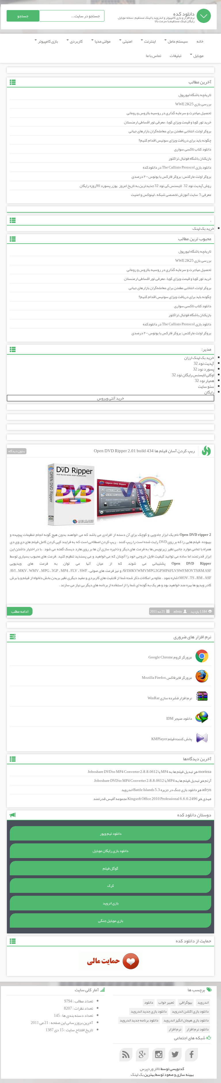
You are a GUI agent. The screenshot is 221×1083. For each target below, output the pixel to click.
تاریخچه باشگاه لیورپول (194, 95)
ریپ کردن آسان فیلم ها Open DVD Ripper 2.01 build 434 (144, 450)
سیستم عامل (177, 41)
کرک (110, 885)
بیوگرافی (185, 1002)
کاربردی (76, 41)
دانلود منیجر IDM (179, 718)
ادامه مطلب (19, 611)
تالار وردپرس (150, 1069)
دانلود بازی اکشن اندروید (190, 1011)
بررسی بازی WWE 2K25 (193, 104)
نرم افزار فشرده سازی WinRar (170, 698)
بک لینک (137, 1074)
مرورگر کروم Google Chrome (170, 657)
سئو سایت (206, 386)
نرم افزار (175, 1029)
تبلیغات (175, 55)
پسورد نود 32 (203, 369)
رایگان (209, 392)
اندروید (203, 1002)
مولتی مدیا (102, 41)
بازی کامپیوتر (47, 41)
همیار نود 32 (204, 381)
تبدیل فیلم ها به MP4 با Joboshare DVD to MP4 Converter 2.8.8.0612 (140, 772)
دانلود (148, 1002)
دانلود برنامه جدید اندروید (139, 1020)
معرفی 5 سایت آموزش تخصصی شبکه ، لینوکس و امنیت (171, 194)
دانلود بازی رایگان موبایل (110, 851)
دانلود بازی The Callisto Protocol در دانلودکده (177, 167)
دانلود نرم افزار (197, 1029)
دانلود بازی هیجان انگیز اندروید (186, 1020)
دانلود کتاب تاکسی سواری (192, 149)
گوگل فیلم (110, 868)
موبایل (198, 55)
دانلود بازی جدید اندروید (149, 1011)
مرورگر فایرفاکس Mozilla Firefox (167, 677)
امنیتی (127, 41)
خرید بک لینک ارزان (199, 358)
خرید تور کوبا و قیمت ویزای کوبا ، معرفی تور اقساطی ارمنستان (167, 122)
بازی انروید (111, 903)
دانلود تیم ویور (110, 833)
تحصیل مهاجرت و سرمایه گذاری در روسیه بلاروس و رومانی (169, 113)
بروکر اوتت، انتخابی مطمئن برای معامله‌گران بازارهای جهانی (170, 131)
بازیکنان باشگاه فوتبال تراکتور (190, 158)
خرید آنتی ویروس (110, 398)
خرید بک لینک (203, 228)
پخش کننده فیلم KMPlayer (171, 739)
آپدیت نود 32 (204, 363)
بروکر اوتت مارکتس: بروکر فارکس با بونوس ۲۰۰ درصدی (171, 176)
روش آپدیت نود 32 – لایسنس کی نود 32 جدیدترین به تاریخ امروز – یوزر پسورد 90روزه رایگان (145, 186)
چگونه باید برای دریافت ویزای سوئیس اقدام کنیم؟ (175, 140)
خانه (200, 41)
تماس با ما (153, 55)
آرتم (208, 780)
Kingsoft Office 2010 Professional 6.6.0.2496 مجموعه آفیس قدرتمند (145, 799)
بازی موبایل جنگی (110, 921)
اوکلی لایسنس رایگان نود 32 (193, 375)
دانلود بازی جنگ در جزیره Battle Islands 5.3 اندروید (159, 790)
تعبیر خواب (166, 1002)
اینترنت (150, 41)
